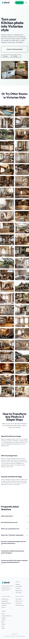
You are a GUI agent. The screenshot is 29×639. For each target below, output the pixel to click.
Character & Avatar (20, 605)
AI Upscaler (4, 605)
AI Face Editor (19, 599)
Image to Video (19, 590)
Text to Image (18, 592)
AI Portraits (18, 588)
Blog (3, 622)
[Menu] (26, 2)
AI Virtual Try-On (19, 601)
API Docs (4, 619)
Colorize (3, 607)
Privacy (3, 628)
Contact (3, 624)
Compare (4, 617)
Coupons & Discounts (6, 615)
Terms (3, 626)
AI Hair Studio (18, 603)
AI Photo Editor (19, 586)
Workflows (18, 584)
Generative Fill (5, 601)
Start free (19, 2)
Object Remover (5, 599)
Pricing (3, 613)
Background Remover (6, 603)
